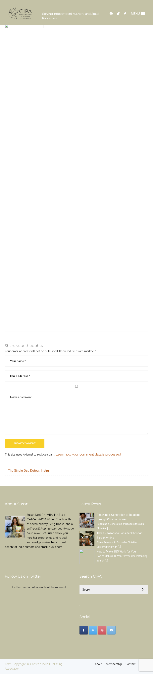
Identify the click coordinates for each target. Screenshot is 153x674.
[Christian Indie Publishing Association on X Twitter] (93, 630)
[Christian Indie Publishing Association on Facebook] (83, 630)
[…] (108, 528)
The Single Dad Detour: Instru (28, 470)
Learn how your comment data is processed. (89, 454)
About (98, 664)
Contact (130, 664)
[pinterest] (111, 13)
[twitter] (118, 13)
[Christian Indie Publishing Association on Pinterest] (102, 630)
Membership (114, 664)
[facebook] (125, 13)
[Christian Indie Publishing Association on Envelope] (111, 630)
